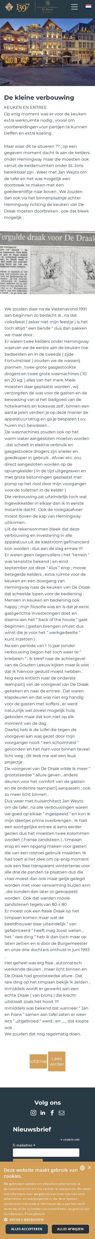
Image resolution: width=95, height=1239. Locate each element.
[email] (62, 1113)
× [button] (89, 1168)
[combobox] (82, 1167)
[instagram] (33, 1113)
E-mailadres (24, 1145)
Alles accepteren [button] (26, 1229)
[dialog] (47, 1200)
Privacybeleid (34, 1214)
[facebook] (52, 1113)
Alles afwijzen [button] (70, 1229)
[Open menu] (74, 7)
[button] (47, 1219)
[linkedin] (43, 1113)
